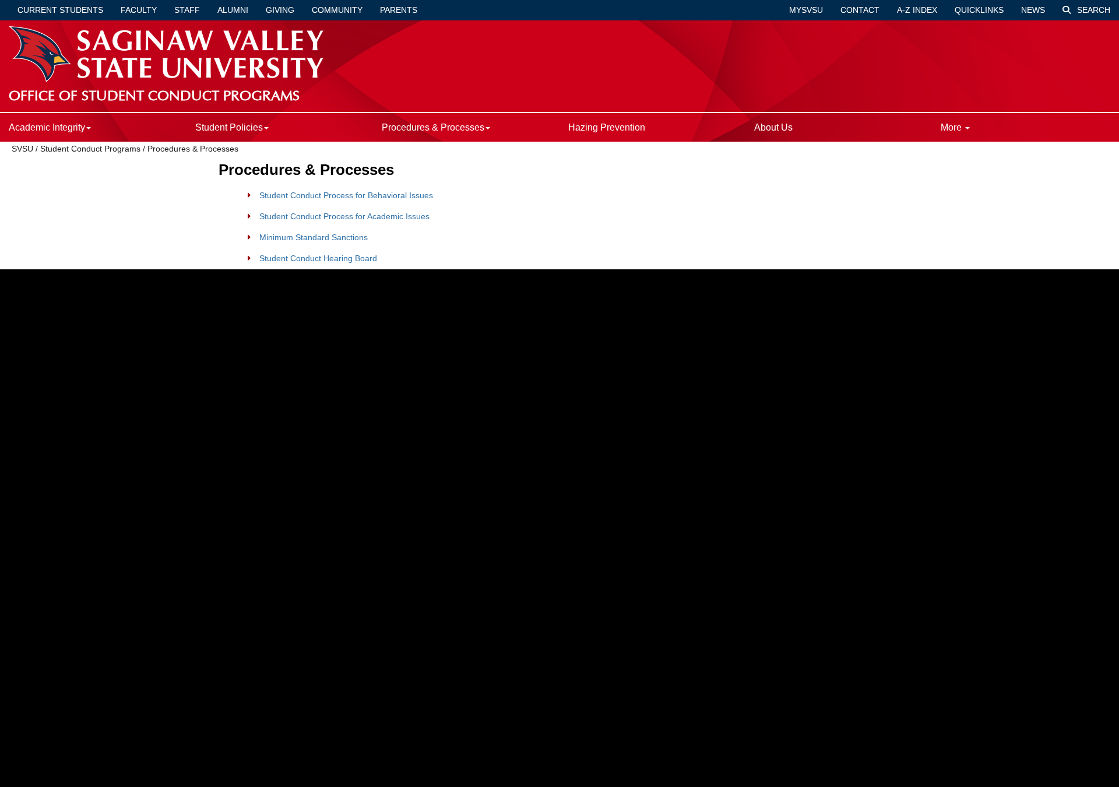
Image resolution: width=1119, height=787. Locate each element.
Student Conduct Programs (90, 148)
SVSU (22, 148)
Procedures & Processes (192, 148)
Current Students (60, 10)
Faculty (139, 10)
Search (1092, 10)
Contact (859, 10)
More (952, 127)
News (1033, 10)
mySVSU (806, 10)
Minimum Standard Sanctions (313, 237)
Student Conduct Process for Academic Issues (344, 216)
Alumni (232, 10)
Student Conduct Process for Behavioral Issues (346, 195)
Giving (280, 10)
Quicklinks (979, 10)
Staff (187, 10)
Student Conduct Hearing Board (318, 258)
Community (337, 10)
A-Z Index (917, 10)
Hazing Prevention (606, 127)
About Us (773, 127)
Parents (398, 10)
